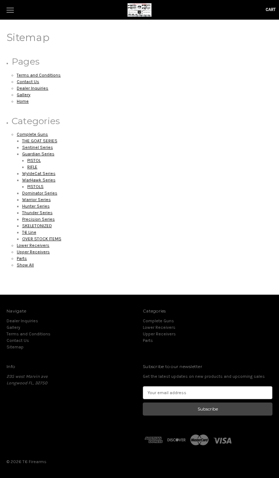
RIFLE (32, 166)
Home (23, 101)
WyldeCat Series (39, 173)
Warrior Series (36, 199)
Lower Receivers (33, 245)
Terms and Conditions (39, 75)
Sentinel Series (37, 147)
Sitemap (15, 347)
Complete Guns (32, 134)
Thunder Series (37, 212)
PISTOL (34, 160)
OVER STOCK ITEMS (41, 238)
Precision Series (38, 219)
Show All (25, 264)
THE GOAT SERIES (39, 140)
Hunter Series (36, 206)
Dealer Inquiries (32, 88)
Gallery (24, 94)
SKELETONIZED (37, 225)
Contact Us (28, 81)
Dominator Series (39, 193)
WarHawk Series (39, 180)
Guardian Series (38, 153)
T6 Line (29, 232)
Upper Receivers (33, 251)
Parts (22, 258)
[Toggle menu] (10, 10)
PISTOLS (35, 186)
